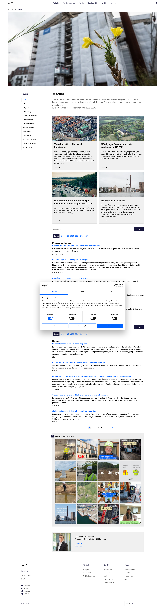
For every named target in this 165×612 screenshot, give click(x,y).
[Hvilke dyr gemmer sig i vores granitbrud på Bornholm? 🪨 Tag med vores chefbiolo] (87, 492)
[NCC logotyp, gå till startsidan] (51, 565)
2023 (77, 236)
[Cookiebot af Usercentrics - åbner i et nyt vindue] (115, 285)
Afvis (55, 326)
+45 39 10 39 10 (26, 576)
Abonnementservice (30, 116)
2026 (62, 236)
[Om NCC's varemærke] (47, 144)
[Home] (8, 9)
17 (107, 428)
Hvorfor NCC (87, 573)
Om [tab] (111, 291)
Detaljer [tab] (82, 291)
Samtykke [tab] (54, 291)
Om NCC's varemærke (29, 143)
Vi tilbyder (86, 569)
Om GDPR (127, 573)
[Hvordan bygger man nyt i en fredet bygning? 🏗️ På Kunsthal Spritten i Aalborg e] (65, 514)
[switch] (71, 318)
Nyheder (26, 108)
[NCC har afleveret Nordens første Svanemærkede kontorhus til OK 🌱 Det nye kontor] (87, 449)
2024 (72, 236)
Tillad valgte (82, 326)
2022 (81, 236)
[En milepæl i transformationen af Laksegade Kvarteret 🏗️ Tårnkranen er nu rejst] (108, 514)
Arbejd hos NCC (108, 579)
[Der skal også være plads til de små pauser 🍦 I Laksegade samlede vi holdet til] (130, 449)
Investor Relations (28, 127)
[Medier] (47, 100)
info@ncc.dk (25, 579)
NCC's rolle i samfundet (30, 139)
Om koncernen (27, 135)
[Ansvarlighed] (47, 132)
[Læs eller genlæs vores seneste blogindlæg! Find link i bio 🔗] (108, 492)
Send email (78, 546)
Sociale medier (28, 120)
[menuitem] (57, 3)
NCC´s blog (27, 112)
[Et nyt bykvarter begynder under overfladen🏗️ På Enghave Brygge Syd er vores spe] (87, 514)
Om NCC (13, 9)
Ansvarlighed (27, 131)
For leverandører (109, 582)
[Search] (156, 3)
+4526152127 (79, 544)
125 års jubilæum (28, 147)
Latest (56, 236)
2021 (86, 236)
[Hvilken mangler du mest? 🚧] (130, 471)
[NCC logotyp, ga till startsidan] (11, 3)
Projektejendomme (89, 576)
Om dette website (130, 569)
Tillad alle (110, 326)
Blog (126, 579)
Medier (25, 100)
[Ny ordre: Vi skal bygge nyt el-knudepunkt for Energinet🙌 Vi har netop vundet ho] (65, 471)
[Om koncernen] (47, 136)
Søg (139, 229)
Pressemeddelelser (30, 104)
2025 (67, 236)
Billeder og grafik (29, 123)
